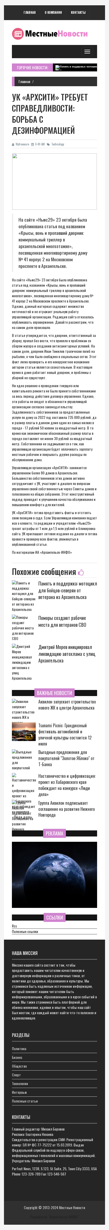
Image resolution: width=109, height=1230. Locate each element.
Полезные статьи (25, 1101)
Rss (14, 926)
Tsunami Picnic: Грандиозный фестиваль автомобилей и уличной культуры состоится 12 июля (65, 735)
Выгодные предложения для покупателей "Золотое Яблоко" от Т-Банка (66, 758)
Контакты (78, 12)
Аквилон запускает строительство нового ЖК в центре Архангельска (67, 705)
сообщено (50, 356)
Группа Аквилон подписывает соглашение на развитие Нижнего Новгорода (66, 809)
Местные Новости (72, 1207)
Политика (19, 1048)
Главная (30, 12)
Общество (19, 1066)
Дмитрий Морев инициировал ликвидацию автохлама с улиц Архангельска (66, 653)
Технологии (20, 1083)
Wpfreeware (22, 144)
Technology (57, 144)
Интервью (19, 1092)
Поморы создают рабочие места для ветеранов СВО (62, 621)
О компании (53, 12)
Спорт (16, 1074)
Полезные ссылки (25, 931)
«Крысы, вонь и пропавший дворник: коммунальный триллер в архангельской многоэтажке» (49, 290)
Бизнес (17, 1057)
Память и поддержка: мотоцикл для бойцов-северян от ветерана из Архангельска (67, 590)
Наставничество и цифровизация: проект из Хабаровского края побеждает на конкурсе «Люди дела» (67, 785)
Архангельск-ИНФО (56, 552)
